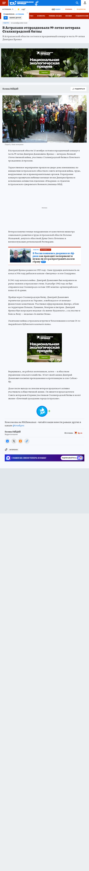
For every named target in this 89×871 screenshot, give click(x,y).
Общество (6, 23)
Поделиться (80, 89)
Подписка (81, 9)
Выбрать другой (15, 18)
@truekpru (18, 425)
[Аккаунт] (85, 3)
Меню (4, 3)
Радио (57, 9)
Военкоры (41, 16)
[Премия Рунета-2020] (35, 3)
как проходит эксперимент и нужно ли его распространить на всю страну (54, 257)
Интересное (14, 449)
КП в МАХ (68, 16)
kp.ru (80, 433)
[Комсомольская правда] (21, 3)
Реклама (68, 9)
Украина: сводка (55, 16)
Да (5, 18)
